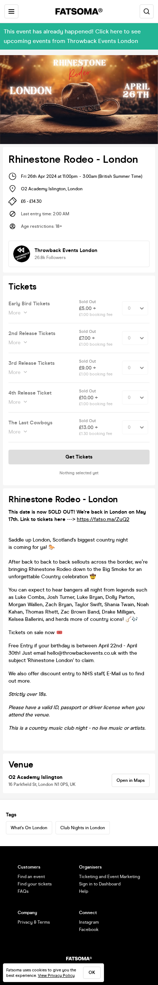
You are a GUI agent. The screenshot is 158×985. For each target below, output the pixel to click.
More (14, 313)
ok (92, 972)
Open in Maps (130, 780)
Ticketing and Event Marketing (109, 876)
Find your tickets (35, 884)
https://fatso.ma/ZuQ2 (103, 519)
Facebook (88, 929)
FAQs (23, 891)
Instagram (89, 922)
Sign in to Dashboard (100, 884)
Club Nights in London (82, 827)
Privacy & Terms (34, 922)
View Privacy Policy (56, 975)
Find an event (31, 876)
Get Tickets (79, 457)
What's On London (29, 827)
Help (83, 891)
